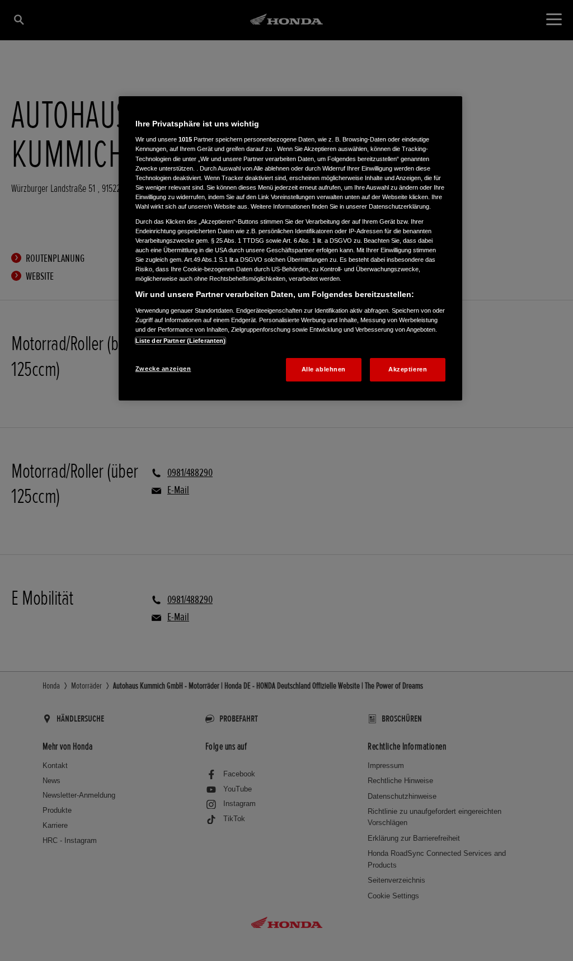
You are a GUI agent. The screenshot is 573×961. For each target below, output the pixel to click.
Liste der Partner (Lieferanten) (180, 340)
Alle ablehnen (324, 369)
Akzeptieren (407, 369)
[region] (290, 248)
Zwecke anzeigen (163, 368)
